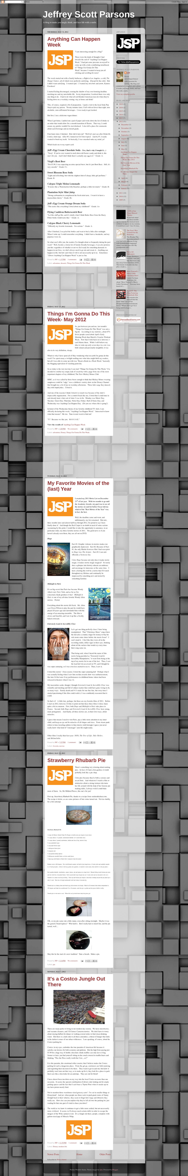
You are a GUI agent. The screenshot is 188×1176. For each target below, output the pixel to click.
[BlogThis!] (87, 259)
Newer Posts (53, 1154)
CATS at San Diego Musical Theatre (132, 213)
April (123, 178)
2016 (121, 107)
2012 (121, 121)
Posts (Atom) (62, 1159)
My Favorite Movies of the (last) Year (130, 164)
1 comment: (72, 742)
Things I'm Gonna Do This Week (78, 263)
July (123, 142)
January (124, 188)
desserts (63, 263)
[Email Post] (80, 259)
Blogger (115, 1169)
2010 (121, 196)
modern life (63, 1146)
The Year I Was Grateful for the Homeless (132, 232)
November (125, 128)
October (124, 131)
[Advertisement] (79, 286)
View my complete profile (125, 94)
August (124, 138)
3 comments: (72, 259)
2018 (121, 104)
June (123, 145)
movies (61, 746)
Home (79, 1154)
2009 (121, 200)
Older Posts (105, 1154)
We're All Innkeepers (131, 253)
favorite (56, 746)
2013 (121, 118)
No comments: (73, 429)
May (123, 149)
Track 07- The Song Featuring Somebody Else (132, 293)
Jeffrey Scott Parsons (89, 14)
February (124, 185)
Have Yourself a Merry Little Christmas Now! (133, 273)
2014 (121, 114)
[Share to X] (90, 259)
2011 (121, 193)
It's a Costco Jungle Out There (129, 173)
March (123, 181)
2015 (121, 111)
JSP (128, 73)
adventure (56, 263)
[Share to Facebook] (92, 259)
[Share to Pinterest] (95, 259)
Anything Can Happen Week (74, 424)
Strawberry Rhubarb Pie (76, 760)
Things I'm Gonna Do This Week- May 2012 (78, 316)
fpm (101, 1169)
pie (54, 964)
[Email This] (85, 259)
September (125, 135)
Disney (63, 432)
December (125, 124)
